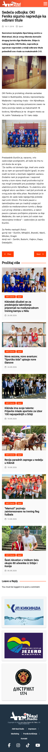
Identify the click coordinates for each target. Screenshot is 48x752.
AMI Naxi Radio (18, 729)
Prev (9, 254)
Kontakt (24, 739)
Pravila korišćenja (30, 734)
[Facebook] (9, 745)
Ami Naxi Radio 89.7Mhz (29, 722)
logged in (18, 587)
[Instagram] (18, 745)
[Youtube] (38, 745)
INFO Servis (10, 297)
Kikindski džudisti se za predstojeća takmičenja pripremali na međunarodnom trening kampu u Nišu (22, 306)
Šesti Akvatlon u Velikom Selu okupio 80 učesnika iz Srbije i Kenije (22, 563)
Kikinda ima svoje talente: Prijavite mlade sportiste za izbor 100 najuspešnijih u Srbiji (23, 411)
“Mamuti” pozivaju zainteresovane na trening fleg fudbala (22, 511)
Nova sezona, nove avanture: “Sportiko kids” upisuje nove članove (21, 359)
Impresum (32, 729)
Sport (21, 26)
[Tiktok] (27, 745)
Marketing (15, 734)
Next (39, 254)
